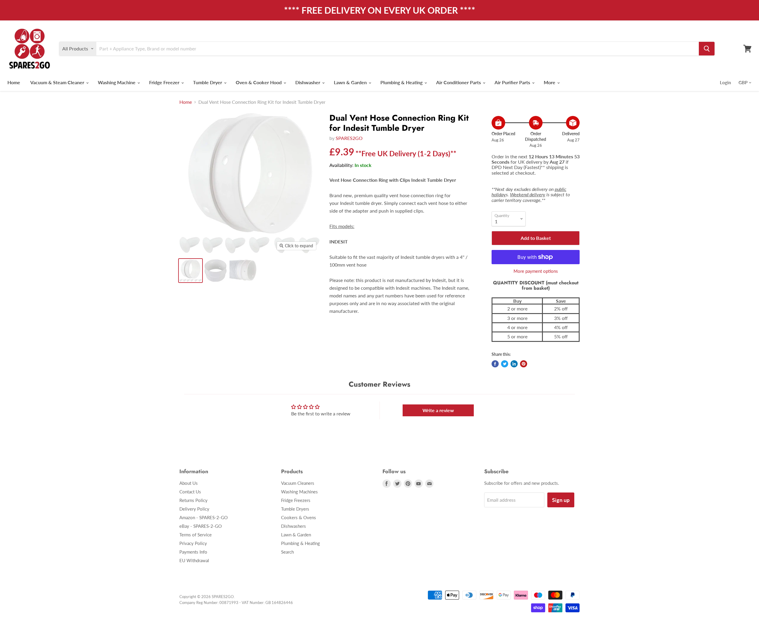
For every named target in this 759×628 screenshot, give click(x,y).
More (550, 82)
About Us (188, 483)
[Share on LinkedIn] (514, 363)
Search (287, 551)
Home (13, 82)
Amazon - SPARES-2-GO (203, 517)
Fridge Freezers (295, 500)
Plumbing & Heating (402, 82)
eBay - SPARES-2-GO (200, 526)
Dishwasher (308, 82)
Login (725, 82)
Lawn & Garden (351, 82)
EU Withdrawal (194, 560)
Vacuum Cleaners (297, 483)
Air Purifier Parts (513, 82)
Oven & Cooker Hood (259, 82)
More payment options (536, 271)
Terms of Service (195, 534)
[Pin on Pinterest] (523, 363)
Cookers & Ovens (298, 517)
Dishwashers (293, 526)
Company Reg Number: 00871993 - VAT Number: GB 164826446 (236, 602)
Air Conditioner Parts (459, 82)
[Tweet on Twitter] (504, 363)
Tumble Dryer (208, 82)
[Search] (707, 48)
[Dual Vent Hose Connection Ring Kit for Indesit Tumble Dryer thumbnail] (190, 270)
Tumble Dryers (295, 508)
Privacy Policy (193, 543)
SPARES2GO (349, 138)
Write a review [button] (438, 410)
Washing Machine (117, 82)
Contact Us (190, 491)
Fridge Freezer (165, 82)
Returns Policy (193, 500)
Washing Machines (299, 491)
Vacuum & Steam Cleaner (57, 82)
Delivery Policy (194, 508)
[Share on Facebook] (495, 363)
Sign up (561, 500)
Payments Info (193, 551)
